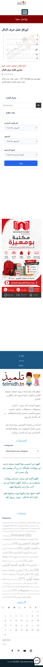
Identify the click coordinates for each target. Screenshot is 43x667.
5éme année (28, 522)
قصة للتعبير (19, 583)
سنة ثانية (28, 583)
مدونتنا (21, 365)
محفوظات (20, 590)
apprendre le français (16, 525)
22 (32, 625)
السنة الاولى (22, 65)
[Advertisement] (21, 193)
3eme (5, 523)
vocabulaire (9, 539)
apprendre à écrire (12, 528)
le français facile (8, 531)
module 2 (6, 536)
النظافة (22, 557)
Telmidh (10, 662)
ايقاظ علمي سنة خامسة (14, 561)
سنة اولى (14, 579)
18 (11, 625)
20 (21, 625)
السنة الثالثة (12, 548)
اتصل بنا (21, 356)
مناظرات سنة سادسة (24, 594)
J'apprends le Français (30, 528)
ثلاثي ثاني (22, 574)
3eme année (15, 523)
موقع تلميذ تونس (21, 596)
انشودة (13, 556)
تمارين (8, 65)
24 (5, 630)
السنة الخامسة (18, 552)
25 (11, 630)
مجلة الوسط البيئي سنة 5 (18, 586)
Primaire (21, 535)
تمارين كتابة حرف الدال (12, 69)
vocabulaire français (27, 539)
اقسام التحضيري (26, 543)
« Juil (4, 644)
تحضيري (14, 65)
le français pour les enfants (26, 531)
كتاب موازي (10, 583)
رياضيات (8, 574)
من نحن (21, 360)
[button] (37, 661)
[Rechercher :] (21, 105)
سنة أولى (29, 578)
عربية (3, 65)
